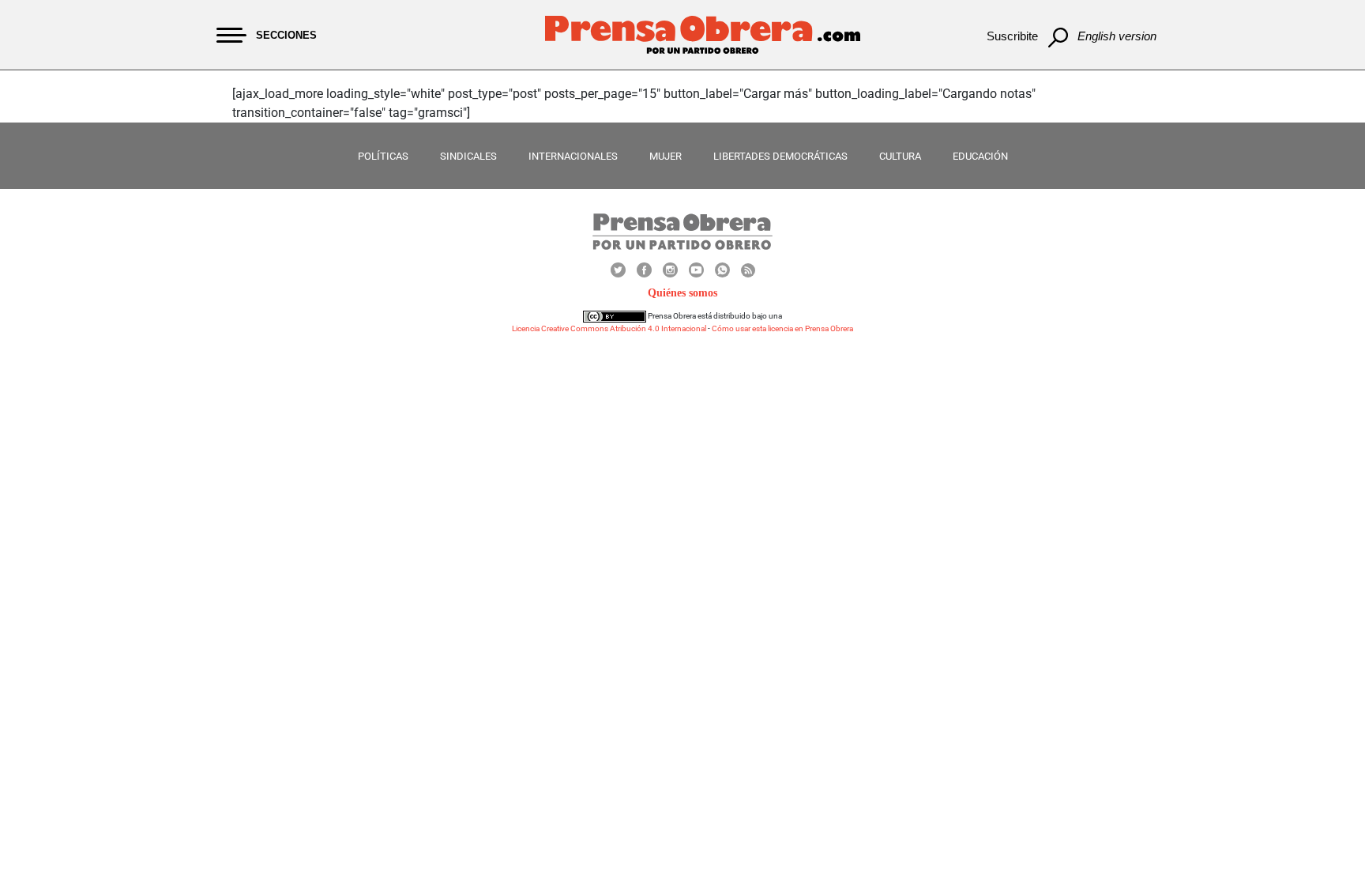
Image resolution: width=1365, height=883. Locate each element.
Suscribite (1012, 36)
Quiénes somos (682, 293)
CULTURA (900, 156)
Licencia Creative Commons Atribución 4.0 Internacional (609, 328)
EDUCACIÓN (980, 156)
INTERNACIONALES (573, 156)
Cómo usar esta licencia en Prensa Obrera (782, 328)
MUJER (665, 156)
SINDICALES (468, 156)
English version (1116, 36)
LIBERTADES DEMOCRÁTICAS (780, 156)
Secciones (286, 35)
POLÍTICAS (383, 156)
